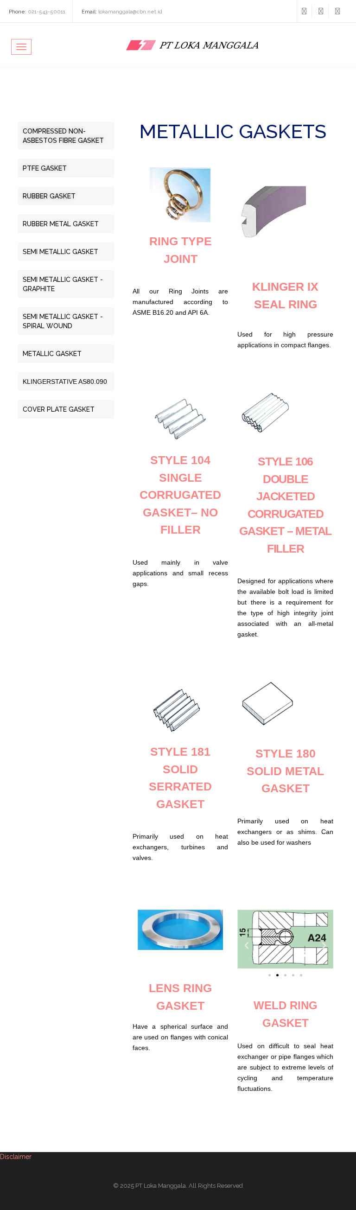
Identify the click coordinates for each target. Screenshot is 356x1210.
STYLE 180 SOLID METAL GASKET (285, 771)
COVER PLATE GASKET (59, 409)
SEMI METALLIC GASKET (60, 251)
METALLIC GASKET (52, 353)
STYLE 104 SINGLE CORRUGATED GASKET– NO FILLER (180, 494)
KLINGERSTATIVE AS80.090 (65, 381)
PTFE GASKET (45, 168)
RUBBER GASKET (49, 196)
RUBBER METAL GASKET (61, 224)
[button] (246, 945)
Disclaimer (16, 1156)
